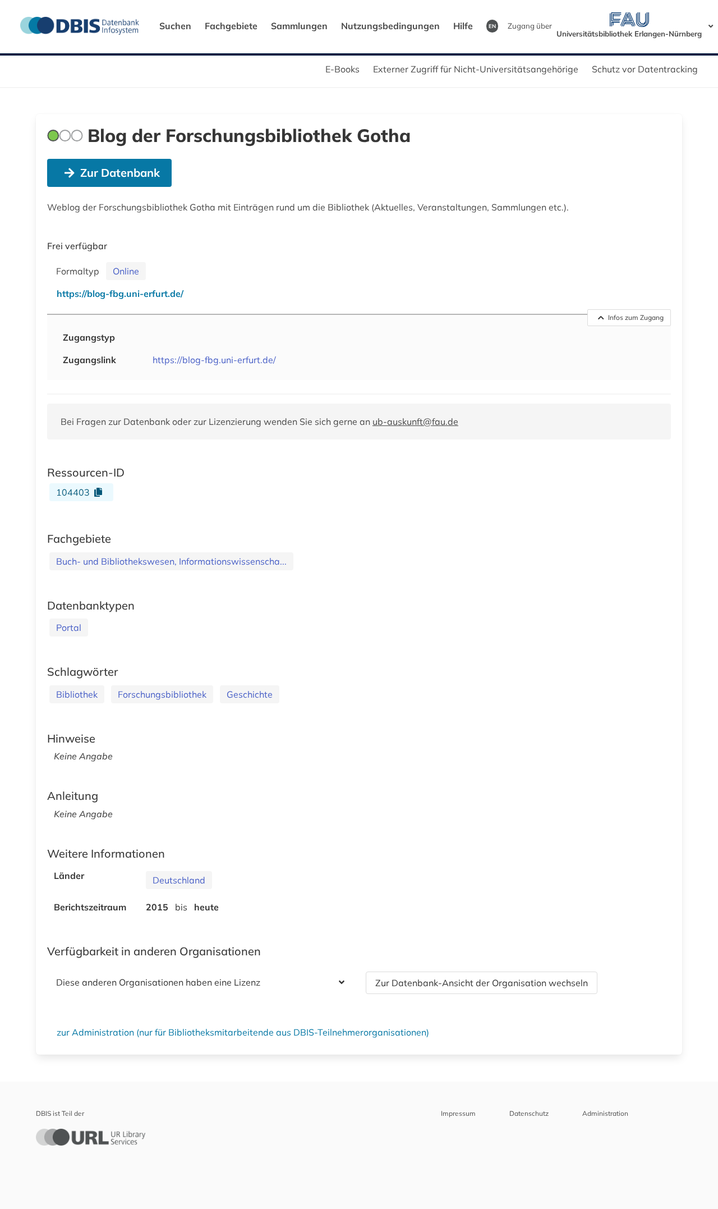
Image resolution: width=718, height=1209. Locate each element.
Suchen (175, 25)
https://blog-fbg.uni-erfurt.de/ (214, 359)
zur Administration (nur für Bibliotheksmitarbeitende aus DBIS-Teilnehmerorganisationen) (243, 1032)
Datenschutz (529, 1113)
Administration (605, 1113)
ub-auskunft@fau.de (415, 421)
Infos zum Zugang (636, 317)
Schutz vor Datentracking (645, 69)
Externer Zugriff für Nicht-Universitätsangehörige (475, 69)
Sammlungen (299, 25)
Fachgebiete (231, 25)
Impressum (458, 1113)
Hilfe (463, 25)
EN (492, 25)
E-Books (342, 69)
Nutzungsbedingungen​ (390, 25)
